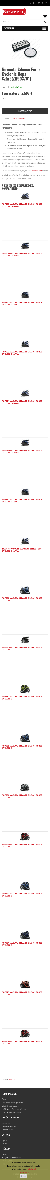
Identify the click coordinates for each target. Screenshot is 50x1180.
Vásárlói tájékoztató (10, 1106)
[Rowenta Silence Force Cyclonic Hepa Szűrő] (25, 49)
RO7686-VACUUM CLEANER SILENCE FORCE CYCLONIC (22, 796)
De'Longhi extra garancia (12, 1102)
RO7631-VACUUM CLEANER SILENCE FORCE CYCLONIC (22, 943)
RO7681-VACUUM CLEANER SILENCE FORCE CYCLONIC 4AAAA (22, 500)
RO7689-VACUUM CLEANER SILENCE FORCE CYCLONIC (22, 746)
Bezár (23, 1176)
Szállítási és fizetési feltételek (14, 1109)
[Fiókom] (34, 3)
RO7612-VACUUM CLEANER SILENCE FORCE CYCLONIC (22, 697)
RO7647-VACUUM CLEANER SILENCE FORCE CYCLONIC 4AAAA (22, 303)
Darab (4, 98)
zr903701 (13, 1079)
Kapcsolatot (37, 170)
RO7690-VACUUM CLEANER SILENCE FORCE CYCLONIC (22, 599)
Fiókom (5, 1154)
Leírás (6, 118)
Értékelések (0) (19, 118)
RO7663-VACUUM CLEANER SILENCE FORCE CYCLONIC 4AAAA (22, 205)
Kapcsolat (6, 1123)
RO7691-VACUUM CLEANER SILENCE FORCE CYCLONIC (22, 894)
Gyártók (5, 1140)
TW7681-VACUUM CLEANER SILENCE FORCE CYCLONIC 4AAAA (22, 549)
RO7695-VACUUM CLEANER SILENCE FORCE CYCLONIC (22, 648)
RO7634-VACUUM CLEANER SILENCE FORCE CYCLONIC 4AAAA (22, 254)
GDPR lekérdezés (9, 1126)
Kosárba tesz (25, 111)
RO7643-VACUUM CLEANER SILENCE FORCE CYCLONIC (22, 845)
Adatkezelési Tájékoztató (12, 1112)
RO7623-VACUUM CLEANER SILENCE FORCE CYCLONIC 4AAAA (22, 352)
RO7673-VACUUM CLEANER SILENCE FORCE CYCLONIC (22, 993)
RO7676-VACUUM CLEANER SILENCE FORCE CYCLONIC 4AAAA (22, 451)
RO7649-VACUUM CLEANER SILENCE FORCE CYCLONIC (22, 1042)
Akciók (4, 1143)
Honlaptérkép (7, 1129)
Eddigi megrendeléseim (11, 1157)
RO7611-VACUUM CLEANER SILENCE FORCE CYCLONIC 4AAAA (22, 402)
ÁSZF (4, 1099)
